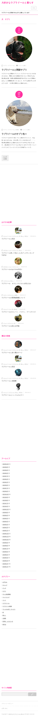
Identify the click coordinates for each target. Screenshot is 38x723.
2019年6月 (5, 551)
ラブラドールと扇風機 (9, 381)
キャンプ (5, 236)
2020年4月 (5, 521)
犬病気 (17, 129)
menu (33, 8)
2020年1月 (5, 530)
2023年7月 (5, 476)
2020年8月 (5, 512)
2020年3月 (5, 524)
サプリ (5, 65)
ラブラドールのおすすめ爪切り (12, 269)
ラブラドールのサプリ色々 (14, 134)
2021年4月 (5, 506)
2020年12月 (6, 509)
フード (4, 600)
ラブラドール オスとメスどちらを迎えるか (16, 283)
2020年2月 (5, 527)
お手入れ (5, 250)
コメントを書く (22, 65)
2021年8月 (5, 500)
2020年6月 (5, 515)
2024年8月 (5, 467)
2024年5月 (5, 473)
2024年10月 (6, 464)
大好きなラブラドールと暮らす (18, 2)
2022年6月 (5, 491)
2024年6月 (5, 470)
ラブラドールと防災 (8, 239)
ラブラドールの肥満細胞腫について (13, 297)
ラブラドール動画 (7, 606)
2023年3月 (5, 479)
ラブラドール (11, 65)
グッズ (10, 236)
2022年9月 (5, 485)
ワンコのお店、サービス (9, 609)
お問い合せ (5, 708)
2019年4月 (5, 557)
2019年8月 (5, 545)
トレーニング (6, 597)
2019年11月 (6, 536)
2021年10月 (6, 494)
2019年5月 (5, 554)
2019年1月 (5, 566)
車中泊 (26, 236)
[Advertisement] (19, 182)
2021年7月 (5, 503)
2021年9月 (5, 497)
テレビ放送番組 (7, 594)
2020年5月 (5, 518)
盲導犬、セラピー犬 (8, 621)
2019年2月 (5, 563)
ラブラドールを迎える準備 (10, 326)
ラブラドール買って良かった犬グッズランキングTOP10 (18, 254)
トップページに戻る (5, 158)
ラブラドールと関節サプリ (14, 70)
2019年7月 (5, 548)
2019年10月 (6, 539)
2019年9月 (5, 542)
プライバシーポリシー (7, 703)
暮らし (22, 236)
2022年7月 (5, 488)
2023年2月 (5, 482)
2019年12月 (6, 533)
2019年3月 (5, 560)
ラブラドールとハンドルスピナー (13, 395)
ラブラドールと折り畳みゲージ (12, 352)
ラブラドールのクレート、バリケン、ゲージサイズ (19, 312)
